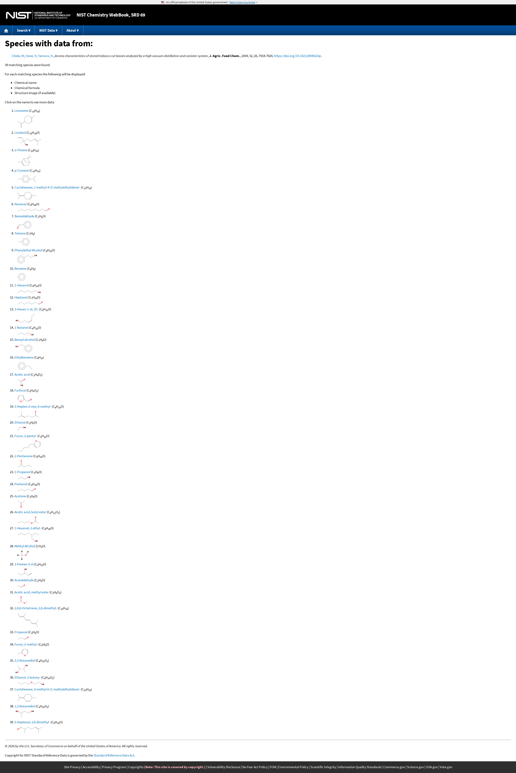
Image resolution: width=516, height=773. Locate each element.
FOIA (273, 767)
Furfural (20, 390)
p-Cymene (22, 170)
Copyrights (136, 767)
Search (22, 30)
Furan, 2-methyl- (26, 644)
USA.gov (432, 767)
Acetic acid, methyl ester (32, 592)
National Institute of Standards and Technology (38, 15)
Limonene (21, 110)
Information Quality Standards (359, 767)
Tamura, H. (45, 56)
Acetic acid (22, 374)
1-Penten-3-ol (24, 564)
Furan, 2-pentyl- (26, 436)
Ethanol (20, 422)
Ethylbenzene (24, 357)
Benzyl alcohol (25, 339)
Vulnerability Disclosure (223, 767)
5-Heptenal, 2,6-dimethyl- (32, 722)
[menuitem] (6, 30)
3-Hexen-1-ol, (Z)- (26, 309)
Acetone (20, 496)
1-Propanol (22, 472)
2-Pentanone (24, 456)
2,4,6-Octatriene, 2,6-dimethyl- (36, 608)
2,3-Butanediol (25, 660)
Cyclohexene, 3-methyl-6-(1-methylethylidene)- (47, 689)
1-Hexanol (22, 285)
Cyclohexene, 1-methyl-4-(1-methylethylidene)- (47, 187)
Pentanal (21, 484)
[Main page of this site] (6, 30)
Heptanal (21, 297)
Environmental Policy (293, 767)
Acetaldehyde (24, 580)
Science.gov (415, 767)
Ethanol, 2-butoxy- (28, 677)
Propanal (21, 632)
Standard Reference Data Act (114, 755)
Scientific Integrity (323, 767)
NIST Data (47, 30)
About (71, 30)
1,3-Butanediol (25, 706)
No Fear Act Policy (255, 767)
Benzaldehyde (24, 216)
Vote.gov (446, 767)
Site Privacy (72, 767)
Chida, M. (18, 56)
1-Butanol (21, 327)
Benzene (20, 268)
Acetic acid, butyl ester (30, 512)
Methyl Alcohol (25, 546)
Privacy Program (114, 767)
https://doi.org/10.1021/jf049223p (297, 56)
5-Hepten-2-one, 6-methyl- (33, 406)
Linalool (20, 132)
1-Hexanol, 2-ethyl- (28, 528)
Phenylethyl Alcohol (28, 250)
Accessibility (91, 767)
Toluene (20, 233)
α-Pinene (21, 150)
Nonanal (21, 204)
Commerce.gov (394, 767)
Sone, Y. (31, 56)
